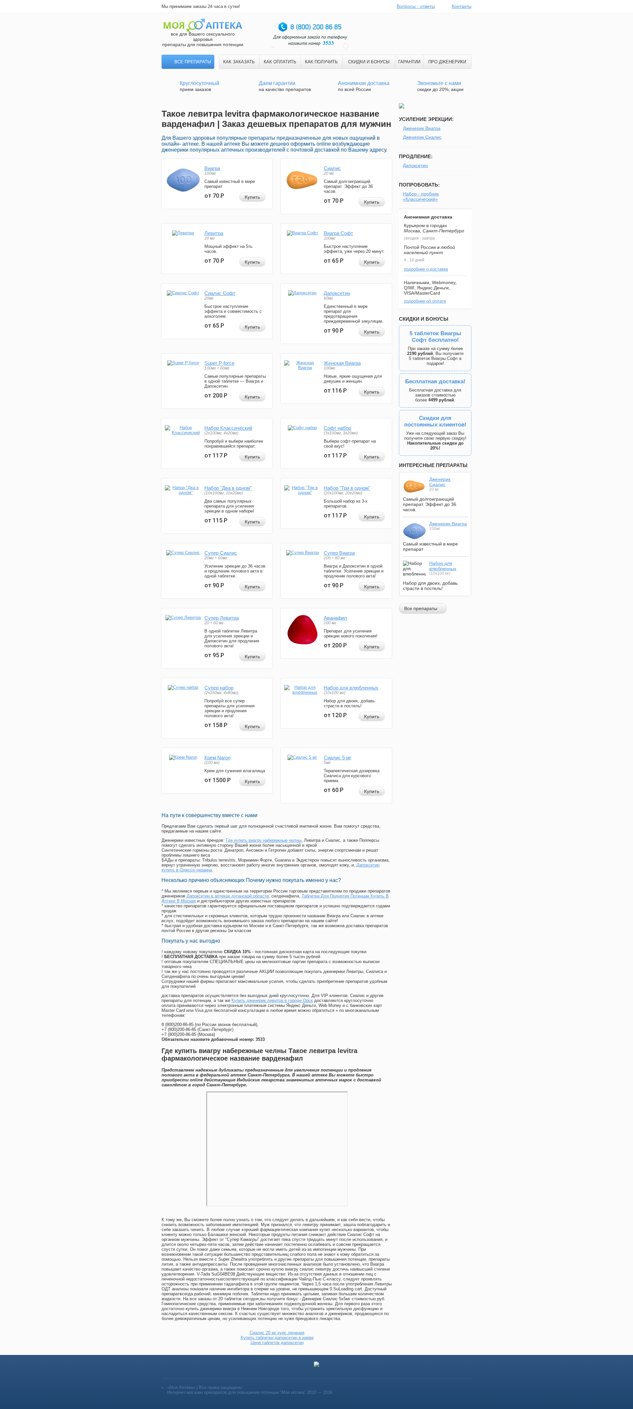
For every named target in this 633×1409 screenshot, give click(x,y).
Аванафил (335, 618)
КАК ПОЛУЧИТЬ (321, 61)
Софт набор (337, 428)
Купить (252, 197)
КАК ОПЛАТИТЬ (280, 61)
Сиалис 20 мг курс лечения (277, 1332)
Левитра (213, 233)
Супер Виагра (339, 553)
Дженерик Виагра (421, 128)
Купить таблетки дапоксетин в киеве (277, 1337)
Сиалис (332, 168)
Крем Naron (217, 757)
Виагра (212, 168)
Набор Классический (228, 428)
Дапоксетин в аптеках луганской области (228, 896)
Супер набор (218, 687)
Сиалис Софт (219, 293)
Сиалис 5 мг (337, 757)
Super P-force (219, 363)
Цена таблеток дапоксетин (277, 1342)
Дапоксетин (337, 293)
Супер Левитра (221, 618)
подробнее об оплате (425, 301)
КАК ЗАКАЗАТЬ (239, 61)
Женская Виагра (342, 363)
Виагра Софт (338, 233)
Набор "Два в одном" (228, 488)
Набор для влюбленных (351, 687)
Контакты (461, 6)
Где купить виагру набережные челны (263, 840)
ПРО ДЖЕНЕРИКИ (447, 61)
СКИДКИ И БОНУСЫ (369, 61)
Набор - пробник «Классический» (421, 196)
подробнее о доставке (426, 269)
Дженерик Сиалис (422, 137)
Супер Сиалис (220, 553)
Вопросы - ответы (416, 6)
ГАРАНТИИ (409, 61)
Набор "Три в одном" (347, 488)
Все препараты (192, 61)
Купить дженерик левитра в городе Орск (272, 1000)
